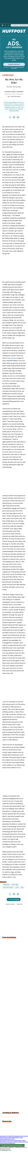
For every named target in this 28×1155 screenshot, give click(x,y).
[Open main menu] (2, 25)
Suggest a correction (10, 904)
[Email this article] (17, 117)
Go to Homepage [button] (14, 899)
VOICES (25, 1136)
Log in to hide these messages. (17, 67)
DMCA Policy (7, 1142)
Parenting (6, 884)
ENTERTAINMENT (14, 1136)
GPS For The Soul (8, 887)
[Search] (8, 25)
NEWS (2, 1136)
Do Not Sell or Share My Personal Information (12, 1145)
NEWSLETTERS (18, 1137)
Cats (17, 887)
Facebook (13, 358)
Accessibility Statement (17, 1142)
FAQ (5, 1140)
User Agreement (15, 1140)
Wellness (8, 75)
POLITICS (6, 1136)
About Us (2, 1139)
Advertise (7, 1139)
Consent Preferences (9, 1143)
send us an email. (14, 110)
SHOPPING (10, 1137)
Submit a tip (19, 904)
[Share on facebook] (14, 117)
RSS (3, 1140)
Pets (22, 887)
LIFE (21, 1136)
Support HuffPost (14, 64)
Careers (9, 1140)
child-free (15, 884)
